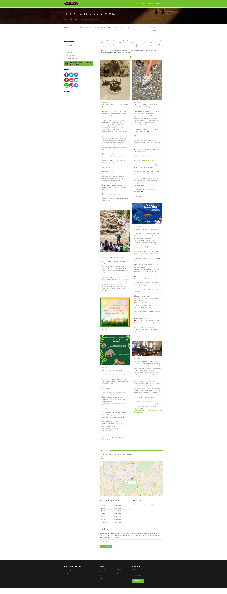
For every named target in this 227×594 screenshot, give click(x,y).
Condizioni (102, 575)
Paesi (150, 3)
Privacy (101, 578)
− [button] (102, 466)
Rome (76, 19)
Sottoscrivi (106, 546)
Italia (71, 19)
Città (143, 3)
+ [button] (102, 463)
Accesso (158, 3)
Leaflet (141, 495)
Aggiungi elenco (120, 573)
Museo (69, 96)
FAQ (100, 581)
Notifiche (69, 52)
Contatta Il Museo (72, 55)
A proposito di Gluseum (103, 571)
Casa (135, 3)
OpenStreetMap (153, 495)
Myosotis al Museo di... (132, 483)
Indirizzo (69, 45)
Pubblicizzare (120, 570)
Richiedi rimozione (72, 58)
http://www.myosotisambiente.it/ (143, 505)
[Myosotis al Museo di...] (132, 479)
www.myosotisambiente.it (149, 160)
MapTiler (147, 495)
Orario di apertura (72, 49)
